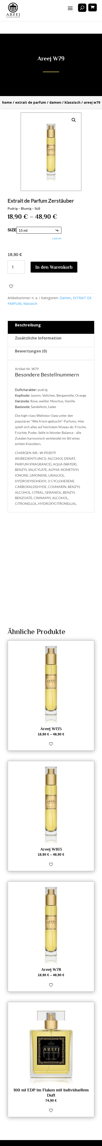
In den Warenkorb (54, 267)
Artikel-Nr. (23, 369)
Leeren (56, 238)
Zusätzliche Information (38, 338)
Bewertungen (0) (31, 351)
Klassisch (72, 102)
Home (7, 102)
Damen (55, 102)
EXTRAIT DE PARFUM (30, 102)
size (12, 230)
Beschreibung (28, 325)
